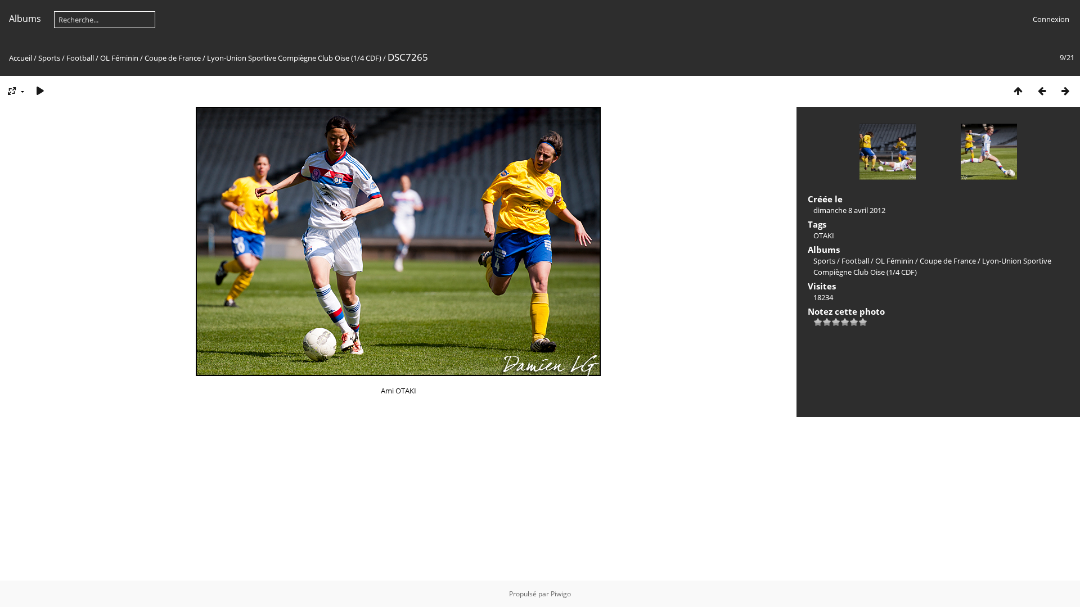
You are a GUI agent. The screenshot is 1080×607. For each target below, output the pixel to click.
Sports (49, 58)
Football (80, 58)
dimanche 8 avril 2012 (849, 210)
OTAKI (823, 235)
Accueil (20, 58)
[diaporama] (40, 90)
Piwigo (561, 594)
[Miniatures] (1018, 90)
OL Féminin (119, 58)
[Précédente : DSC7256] (1042, 90)
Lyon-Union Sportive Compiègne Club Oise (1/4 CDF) (294, 58)
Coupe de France (173, 58)
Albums (25, 18)
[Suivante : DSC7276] (1065, 90)
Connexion (1051, 19)
